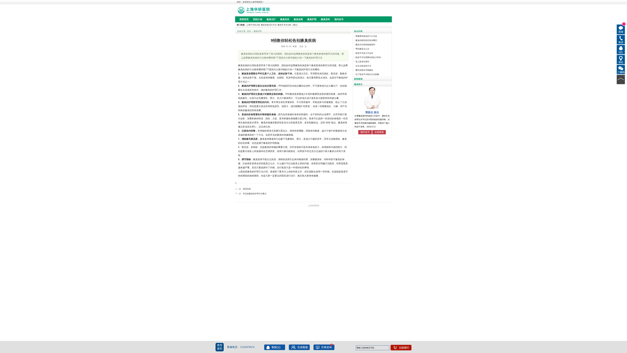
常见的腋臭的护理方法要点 (254, 194)
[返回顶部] (621, 79)
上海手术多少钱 (253, 25)
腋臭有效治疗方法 (269, 25)
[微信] (621, 69)
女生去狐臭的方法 (363, 66)
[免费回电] (621, 39)
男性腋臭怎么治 (362, 49)
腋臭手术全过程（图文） (288, 25)
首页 (249, 31)
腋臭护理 (258, 31)
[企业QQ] (621, 49)
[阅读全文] (371, 127)
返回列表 (247, 189)
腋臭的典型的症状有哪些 (366, 40)
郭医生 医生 (372, 112)
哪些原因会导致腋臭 (364, 70)
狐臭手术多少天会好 (364, 53)
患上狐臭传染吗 (362, 61)
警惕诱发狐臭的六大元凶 (366, 36)
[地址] (621, 59)
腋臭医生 (358, 84)
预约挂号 (365, 132)
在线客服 (379, 132)
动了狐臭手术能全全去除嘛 (367, 74)
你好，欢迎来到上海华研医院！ (250, 2)
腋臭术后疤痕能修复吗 (365, 44)
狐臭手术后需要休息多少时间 (368, 57)
